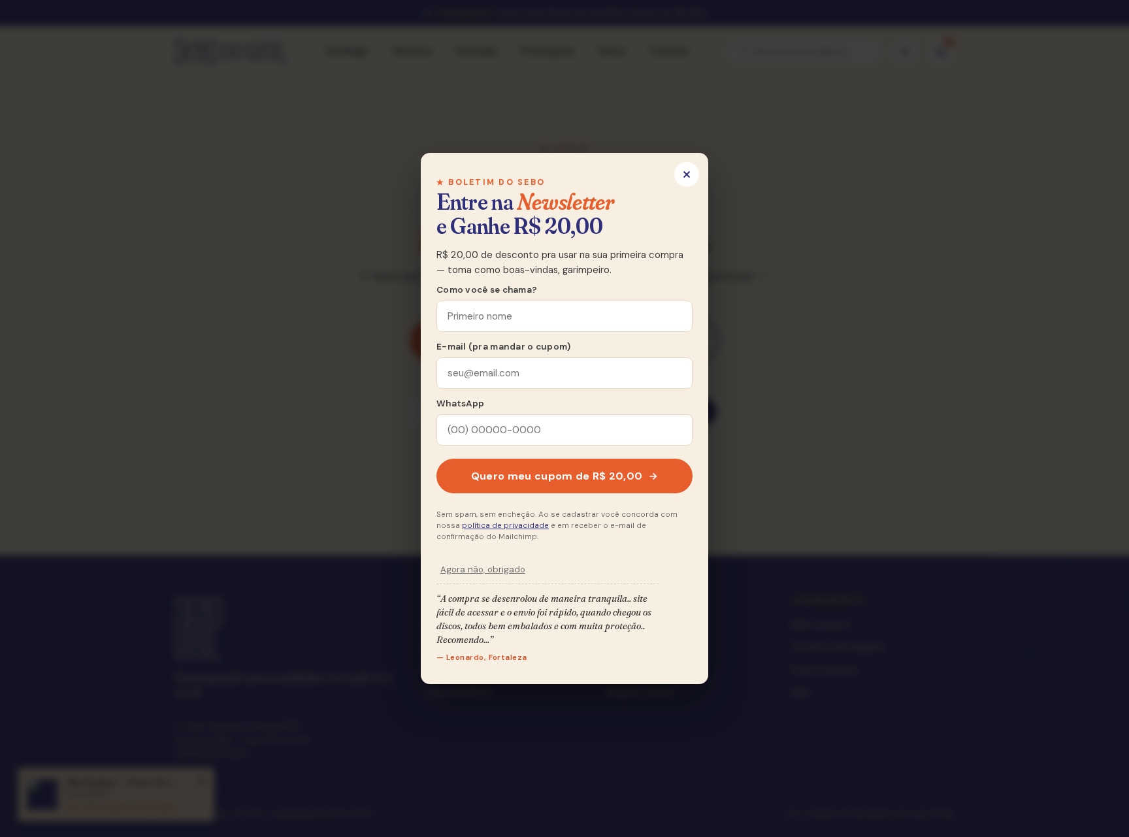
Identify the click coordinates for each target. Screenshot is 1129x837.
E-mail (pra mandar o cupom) (503, 346)
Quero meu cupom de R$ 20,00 (557, 476)
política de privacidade (505, 526)
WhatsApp (460, 403)
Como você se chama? (486, 289)
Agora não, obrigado (482, 569)
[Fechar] (686, 174)
